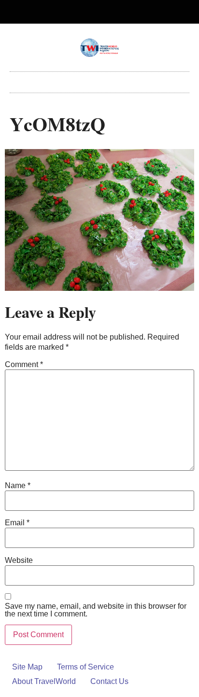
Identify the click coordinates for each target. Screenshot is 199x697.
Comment (24, 365)
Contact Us (109, 681)
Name (17, 486)
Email (17, 523)
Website (19, 560)
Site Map (27, 667)
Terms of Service (85, 667)
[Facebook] (92, 12)
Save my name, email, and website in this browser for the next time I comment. (95, 610)
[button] (99, 80)
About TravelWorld (44, 681)
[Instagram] (107, 12)
